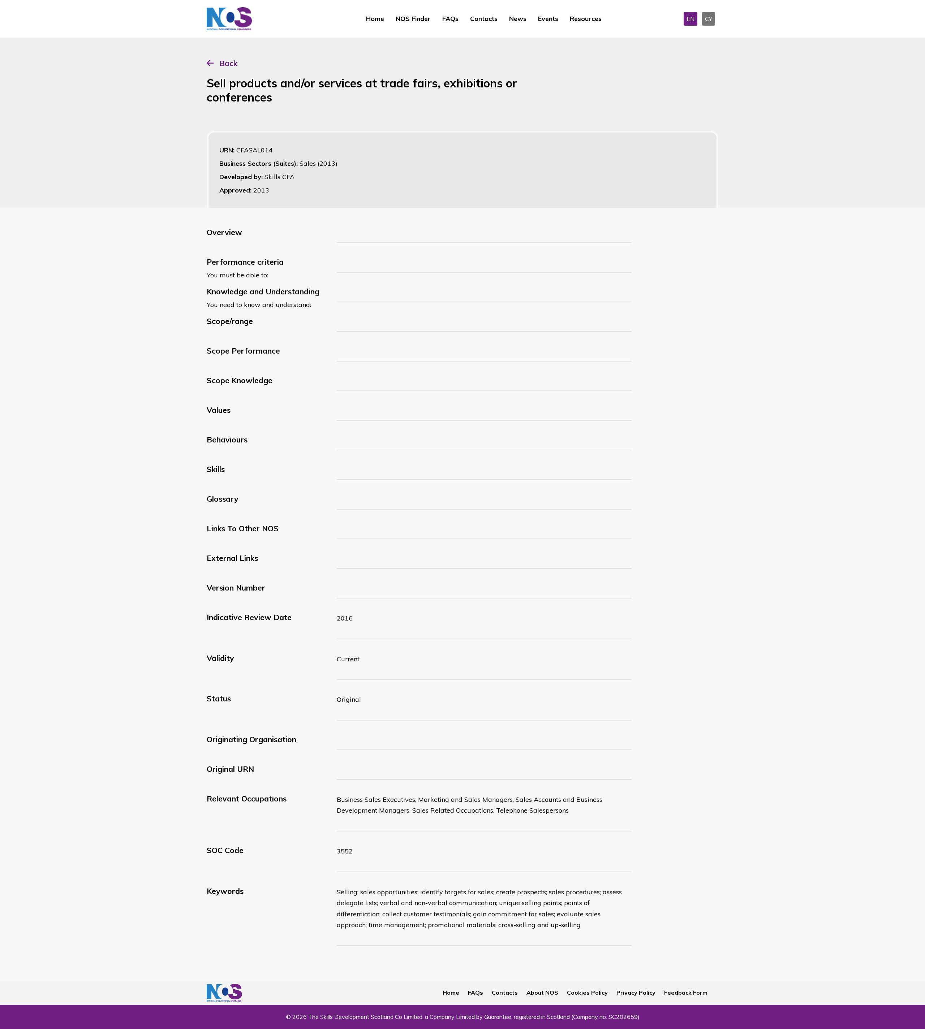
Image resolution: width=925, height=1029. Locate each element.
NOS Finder (413, 18)
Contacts (484, 18)
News (517, 18)
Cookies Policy (587, 992)
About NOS (542, 992)
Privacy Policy (635, 992)
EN (690, 18)
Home (375, 18)
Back (228, 63)
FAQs (450, 18)
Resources (586, 18)
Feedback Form (685, 992)
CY (708, 18)
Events (548, 18)
